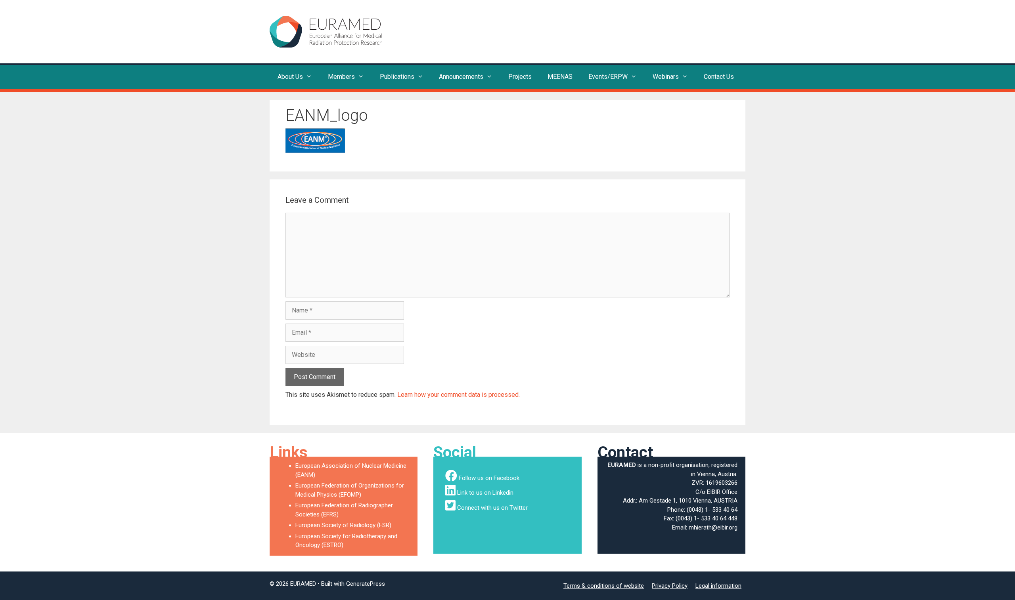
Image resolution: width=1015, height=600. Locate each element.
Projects (520, 76)
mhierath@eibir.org (713, 527)
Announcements (461, 76)
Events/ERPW (608, 76)
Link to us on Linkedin (485, 492)
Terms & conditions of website (603, 585)
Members (341, 76)
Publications (397, 76)
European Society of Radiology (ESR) (343, 525)
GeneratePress (365, 583)
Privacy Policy (670, 585)
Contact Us (719, 76)
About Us (290, 76)
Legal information (718, 585)
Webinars (666, 76)
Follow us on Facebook (489, 478)
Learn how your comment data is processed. (458, 394)
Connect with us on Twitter (492, 507)
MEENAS (560, 76)
